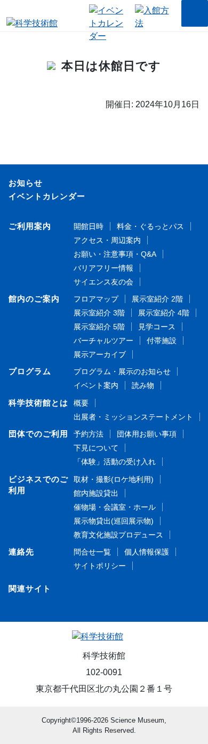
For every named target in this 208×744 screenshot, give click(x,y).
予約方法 (88, 434)
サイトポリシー (100, 565)
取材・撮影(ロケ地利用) (114, 479)
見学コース (156, 326)
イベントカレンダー (47, 196)
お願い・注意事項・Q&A (115, 254)
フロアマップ (96, 299)
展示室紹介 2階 (157, 299)
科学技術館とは (38, 402)
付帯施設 (162, 340)
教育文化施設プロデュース (118, 535)
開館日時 (88, 226)
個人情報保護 (146, 552)
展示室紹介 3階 (99, 312)
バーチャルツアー (103, 340)
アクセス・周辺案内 (107, 240)
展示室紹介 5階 (99, 326)
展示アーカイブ (100, 354)
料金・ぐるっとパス (150, 226)
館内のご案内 (34, 298)
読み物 (143, 385)
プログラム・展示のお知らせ (122, 371)
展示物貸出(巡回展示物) (114, 521)
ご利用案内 (30, 226)
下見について (96, 448)
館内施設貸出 (96, 493)
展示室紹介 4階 (163, 312)
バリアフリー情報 (103, 268)
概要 (81, 403)
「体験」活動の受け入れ (115, 461)
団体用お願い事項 (147, 434)
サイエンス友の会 (103, 282)
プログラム (30, 371)
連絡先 (21, 551)
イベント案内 (96, 385)
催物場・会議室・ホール (115, 507)
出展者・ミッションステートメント (133, 417)
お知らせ (26, 182)
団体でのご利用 (38, 433)
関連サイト (30, 588)
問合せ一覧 (92, 552)
